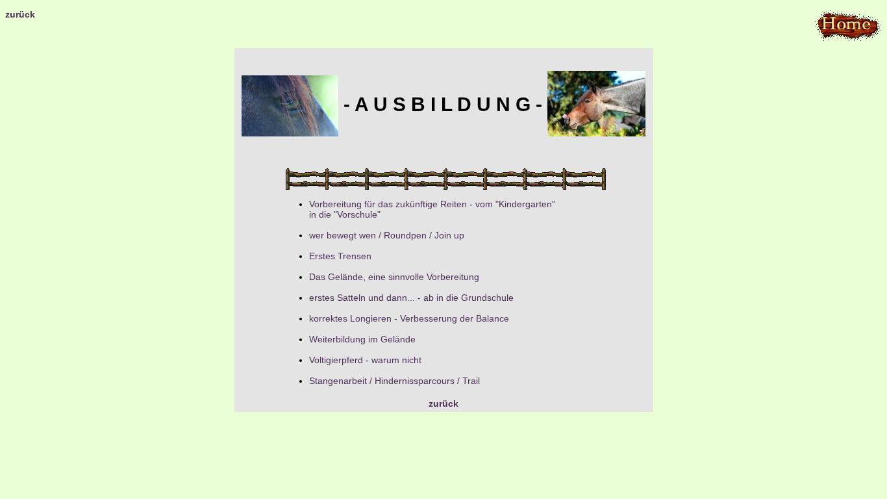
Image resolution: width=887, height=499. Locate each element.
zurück (20, 14)
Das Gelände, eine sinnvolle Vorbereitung (394, 277)
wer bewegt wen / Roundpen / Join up (386, 235)
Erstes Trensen (340, 256)
